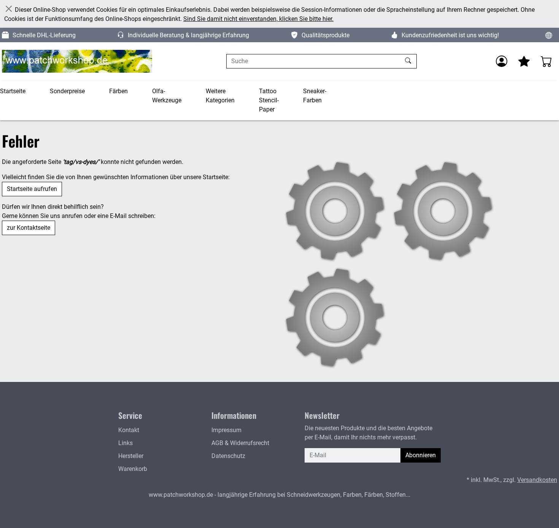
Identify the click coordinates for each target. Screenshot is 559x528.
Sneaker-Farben (314, 95)
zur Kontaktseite (28, 227)
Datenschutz (228, 456)
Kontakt (128, 430)
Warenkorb (132, 468)
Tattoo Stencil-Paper (269, 100)
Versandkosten (537, 479)
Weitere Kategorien (220, 95)
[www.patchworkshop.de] (77, 61)
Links (125, 443)
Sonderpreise (67, 91)
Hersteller (130, 456)
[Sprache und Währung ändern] (548, 35)
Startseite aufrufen (32, 188)
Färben (118, 91)
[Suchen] (409, 61)
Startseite (12, 91)
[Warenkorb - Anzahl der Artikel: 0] (546, 61)
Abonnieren (420, 455)
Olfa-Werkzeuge (166, 95)
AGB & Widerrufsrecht (240, 443)
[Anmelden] (501, 61)
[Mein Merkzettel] (524, 61)
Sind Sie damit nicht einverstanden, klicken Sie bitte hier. (258, 18)
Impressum (226, 430)
